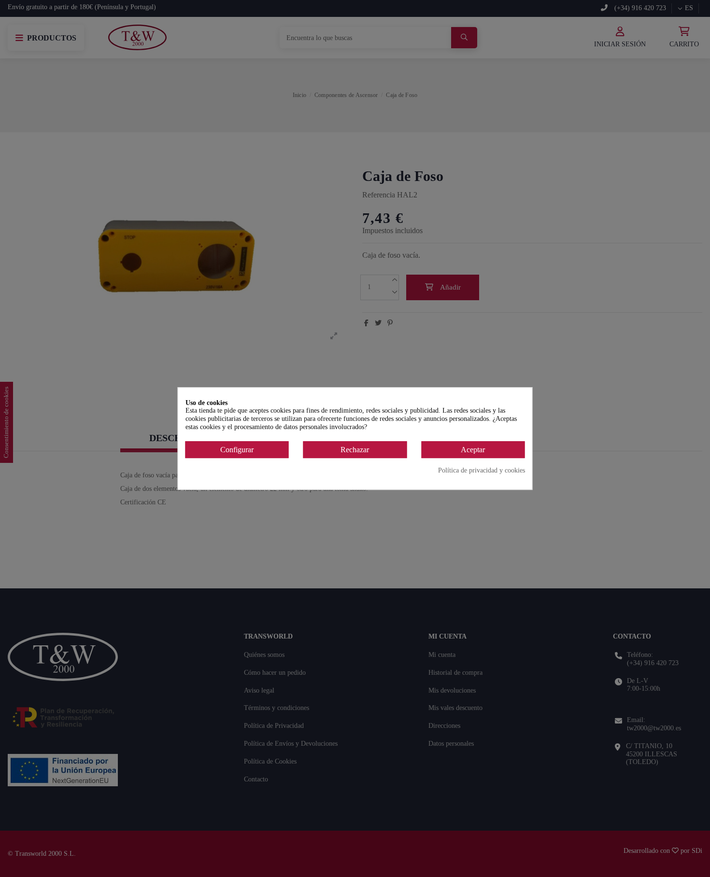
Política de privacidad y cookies (481, 470)
